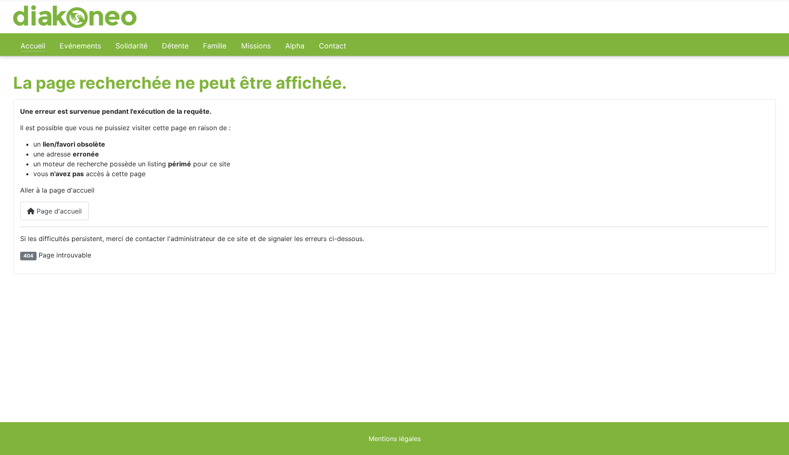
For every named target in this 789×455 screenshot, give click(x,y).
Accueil (33, 45)
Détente (175, 45)
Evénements (80, 45)
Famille (214, 45)
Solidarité (131, 45)
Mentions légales (395, 438)
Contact (332, 45)
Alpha (295, 45)
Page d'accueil (58, 211)
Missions (256, 45)
